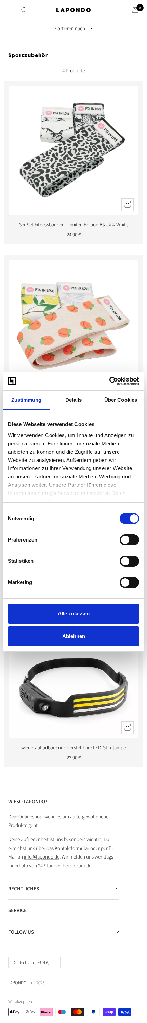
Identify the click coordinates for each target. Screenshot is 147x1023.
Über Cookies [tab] (120, 400)
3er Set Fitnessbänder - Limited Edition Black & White (73, 224)
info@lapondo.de (41, 856)
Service (17, 910)
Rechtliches (23, 888)
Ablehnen (73, 636)
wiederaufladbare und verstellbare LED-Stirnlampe (73, 747)
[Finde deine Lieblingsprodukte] (24, 10)
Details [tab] (73, 400)
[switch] (129, 539)
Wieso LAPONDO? (28, 801)
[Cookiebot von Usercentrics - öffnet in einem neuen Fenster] (109, 381)
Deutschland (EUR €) (31, 962)
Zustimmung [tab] (26, 400)
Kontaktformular (72, 848)
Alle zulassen (74, 613)
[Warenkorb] (135, 10)
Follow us (21, 932)
